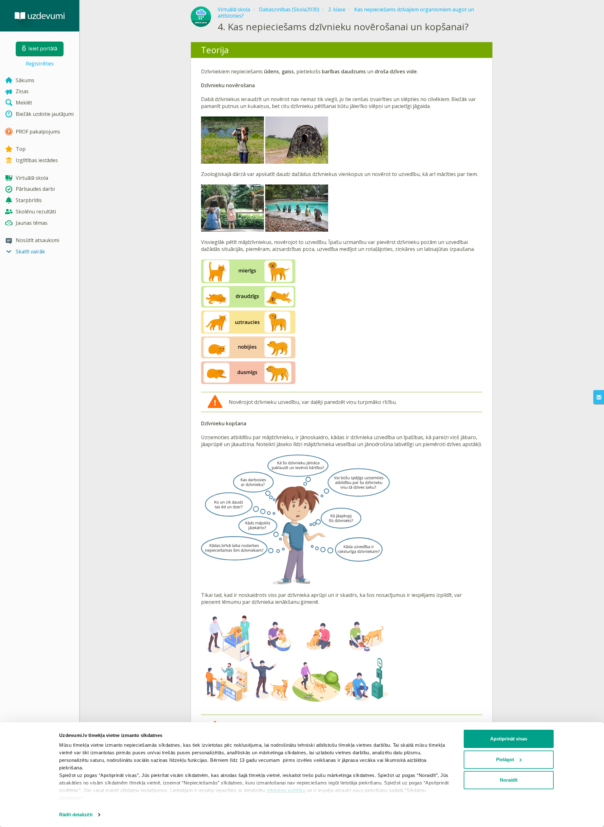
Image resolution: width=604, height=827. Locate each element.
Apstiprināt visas (508, 738)
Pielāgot (505, 759)
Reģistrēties (40, 63)
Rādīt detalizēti (75, 814)
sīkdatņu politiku (286, 790)
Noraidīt (508, 780)
